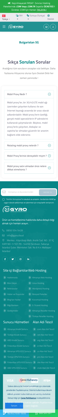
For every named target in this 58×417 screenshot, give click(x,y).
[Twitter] (12, 259)
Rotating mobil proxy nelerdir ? (22, 145)
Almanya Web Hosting (42, 277)
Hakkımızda (12, 277)
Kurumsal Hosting (40, 299)
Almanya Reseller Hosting (43, 310)
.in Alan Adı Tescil (44, 345)
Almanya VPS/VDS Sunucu (19, 351)
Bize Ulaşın (12, 283)
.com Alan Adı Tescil (45, 329)
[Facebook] (5, 259)
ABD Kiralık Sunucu (15, 340)
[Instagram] (20, 259)
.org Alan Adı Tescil (45, 340)
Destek (50, 19)
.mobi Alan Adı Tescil (46, 368)
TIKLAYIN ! (42, 9)
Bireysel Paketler (39, 294)
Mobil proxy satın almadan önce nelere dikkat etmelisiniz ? (26, 167)
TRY (20, 15)
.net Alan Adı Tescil (45, 334)
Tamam (14, 405)
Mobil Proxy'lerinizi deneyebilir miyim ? (27, 156)
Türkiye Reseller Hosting (42, 316)
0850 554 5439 (14, 230)
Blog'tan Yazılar (14, 299)
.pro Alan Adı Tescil (45, 356)
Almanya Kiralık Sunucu (17, 329)
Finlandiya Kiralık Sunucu (18, 345)
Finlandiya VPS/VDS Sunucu (19, 362)
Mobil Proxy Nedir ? (17, 94)
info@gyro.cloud (15, 235)
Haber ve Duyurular (15, 294)
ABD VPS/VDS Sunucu (17, 368)
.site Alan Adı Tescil (45, 362)
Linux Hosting (38, 283)
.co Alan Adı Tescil (44, 351)
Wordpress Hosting (40, 288)
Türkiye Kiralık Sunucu (16, 334)
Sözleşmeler (12, 310)
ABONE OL (47, 192)
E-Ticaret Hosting (40, 305)
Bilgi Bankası (12, 305)
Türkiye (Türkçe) (37, 15)
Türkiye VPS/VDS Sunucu (18, 356)
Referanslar (12, 288)
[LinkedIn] (28, 259)
